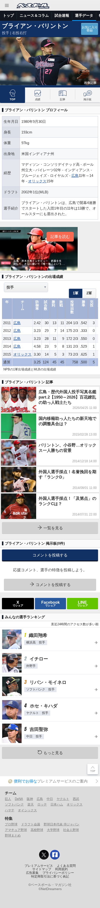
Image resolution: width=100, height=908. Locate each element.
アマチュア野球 (16, 830)
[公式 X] (44, 855)
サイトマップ (41, 869)
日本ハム (56, 804)
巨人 (8, 799)
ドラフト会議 (30, 824)
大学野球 (53, 830)
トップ (8, 15)
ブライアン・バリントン (35, 26)
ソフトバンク (14, 804)
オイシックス (27, 810)
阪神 (30, 799)
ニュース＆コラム (34, 15)
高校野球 (37, 830)
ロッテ (42, 804)
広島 (75, 175)
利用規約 (61, 869)
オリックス (37, 181)
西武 (76, 799)
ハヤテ (9, 810)
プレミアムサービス (39, 866)
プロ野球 (11, 824)
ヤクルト (63, 799)
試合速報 (62, 15)
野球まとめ (13, 835)
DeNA (19, 799)
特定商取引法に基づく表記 (50, 876)
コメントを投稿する (50, 555)
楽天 (30, 804)
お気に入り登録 (90, 29)
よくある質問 (66, 866)
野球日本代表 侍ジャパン (61, 824)
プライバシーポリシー (58, 873)
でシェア (18, 603)
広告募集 (32, 873)
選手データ (84, 15)
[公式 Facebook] (55, 855)
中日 (50, 799)
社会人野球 (71, 830)
